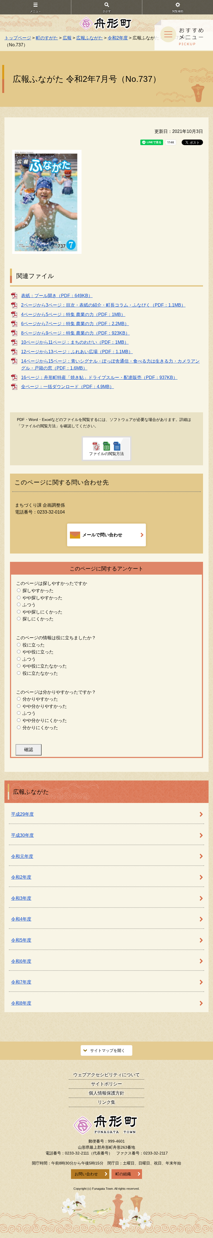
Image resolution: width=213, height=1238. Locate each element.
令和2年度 (118, 38)
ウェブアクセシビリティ (106, 1074)
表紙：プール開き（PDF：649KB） (57, 295)
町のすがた (47, 38)
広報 (67, 38)
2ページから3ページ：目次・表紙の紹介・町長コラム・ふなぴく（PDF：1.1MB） (103, 305)
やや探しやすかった (42, 597)
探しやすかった (38, 590)
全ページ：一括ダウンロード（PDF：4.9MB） (67, 386)
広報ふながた (89, 38)
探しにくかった (38, 619)
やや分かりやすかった (44, 706)
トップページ (17, 38)
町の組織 (123, 1174)
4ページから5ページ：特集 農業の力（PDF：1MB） (73, 314)
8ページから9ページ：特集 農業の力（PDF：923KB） (75, 333)
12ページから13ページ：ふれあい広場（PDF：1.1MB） (77, 351)
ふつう (29, 604)
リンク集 (106, 1102)
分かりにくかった (40, 727)
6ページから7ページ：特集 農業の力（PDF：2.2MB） (75, 323)
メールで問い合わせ (102, 534)
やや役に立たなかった (44, 666)
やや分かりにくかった (44, 720)
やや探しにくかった (42, 612)
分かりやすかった (40, 699)
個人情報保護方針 (106, 1093)
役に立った (33, 645)
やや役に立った (38, 652)
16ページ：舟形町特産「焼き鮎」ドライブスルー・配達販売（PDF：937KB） (99, 377)
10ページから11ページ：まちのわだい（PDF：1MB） (75, 342)
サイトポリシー (106, 1084)
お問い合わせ (86, 1174)
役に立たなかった (40, 673)
